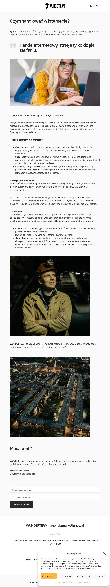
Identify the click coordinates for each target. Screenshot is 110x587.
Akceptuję (49, 576)
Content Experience (88, 541)
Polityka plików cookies (64, 582)
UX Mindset (55, 544)
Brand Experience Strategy (47, 541)
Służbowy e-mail (55, 489)
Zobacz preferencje (90, 576)
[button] (104, 553)
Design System (69, 541)
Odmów (67, 576)
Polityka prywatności (82, 582)
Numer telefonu (55, 497)
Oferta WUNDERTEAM (22, 541)
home (32, 582)
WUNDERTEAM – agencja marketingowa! (55, 525)
